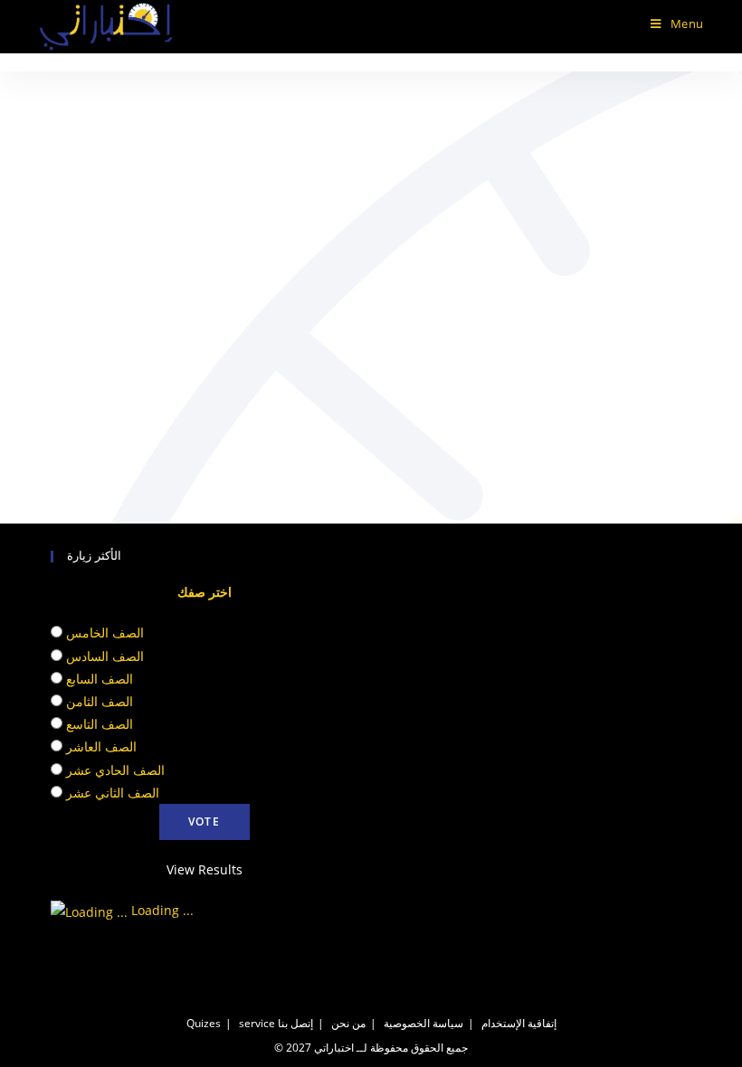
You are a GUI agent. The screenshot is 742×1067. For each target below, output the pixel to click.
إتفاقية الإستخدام (518, 1023)
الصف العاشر (101, 746)
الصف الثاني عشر (112, 792)
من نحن (348, 1023)
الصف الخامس (105, 632)
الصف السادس (105, 656)
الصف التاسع (99, 723)
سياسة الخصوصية (423, 1023)
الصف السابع (99, 678)
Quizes (203, 1023)
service (257, 1023)
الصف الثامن (99, 701)
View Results (204, 869)
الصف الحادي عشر (115, 770)
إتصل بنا (295, 1023)
